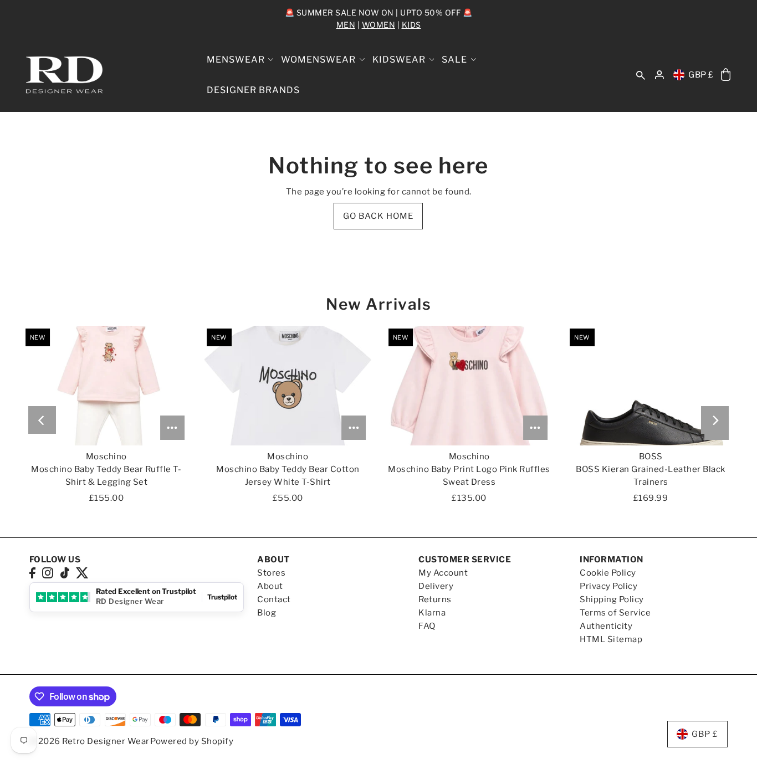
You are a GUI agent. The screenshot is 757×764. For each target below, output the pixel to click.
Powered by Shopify (191, 741)
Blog (266, 613)
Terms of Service (615, 613)
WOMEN (379, 24)
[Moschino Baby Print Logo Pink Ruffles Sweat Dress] (469, 385)
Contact (274, 599)
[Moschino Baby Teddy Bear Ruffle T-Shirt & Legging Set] (106, 385)
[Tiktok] (64, 572)
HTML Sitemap (611, 639)
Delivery (435, 586)
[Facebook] (32, 572)
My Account (443, 573)
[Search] (640, 75)
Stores (271, 573)
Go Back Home (378, 216)
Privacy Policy (608, 586)
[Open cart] (725, 75)
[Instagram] (47, 572)
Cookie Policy (608, 573)
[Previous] (42, 420)
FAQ (427, 626)
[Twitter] (82, 572)
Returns (435, 599)
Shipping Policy (612, 599)
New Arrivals (378, 304)
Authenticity (606, 626)
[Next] (715, 420)
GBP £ (701, 75)
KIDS (411, 24)
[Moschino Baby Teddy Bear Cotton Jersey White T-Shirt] (287, 385)
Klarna (432, 613)
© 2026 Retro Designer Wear (89, 741)
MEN (346, 24)
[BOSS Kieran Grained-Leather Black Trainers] (650, 385)
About (270, 586)
